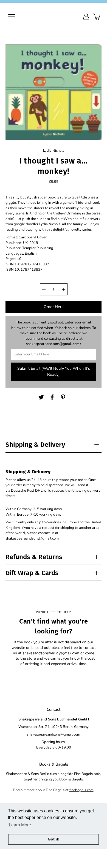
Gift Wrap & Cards (31, 573)
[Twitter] (41, 397)
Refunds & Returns (33, 557)
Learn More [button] (20, 825)
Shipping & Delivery (35, 444)
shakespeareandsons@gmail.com (53, 734)
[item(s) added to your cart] (97, 16)
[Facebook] (52, 397)
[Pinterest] (63, 397)
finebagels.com (81, 790)
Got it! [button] (54, 839)
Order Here (54, 306)
